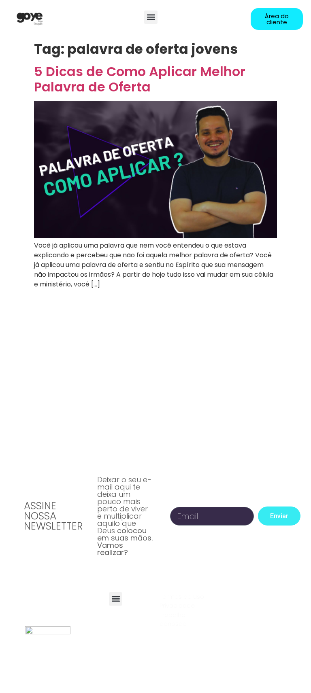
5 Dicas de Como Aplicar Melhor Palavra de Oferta (139, 79)
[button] (151, 17)
